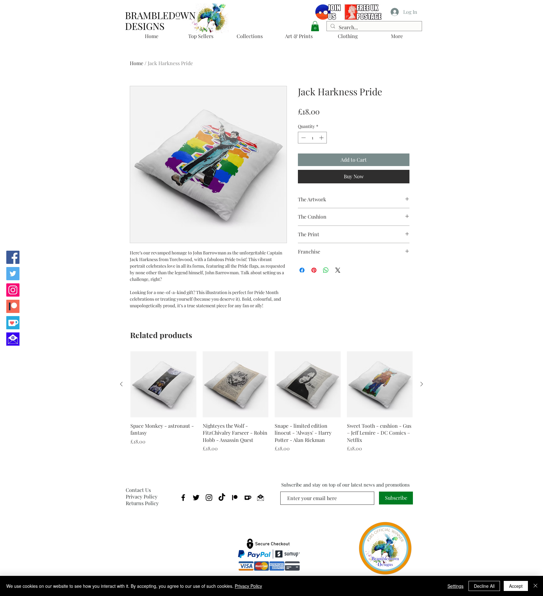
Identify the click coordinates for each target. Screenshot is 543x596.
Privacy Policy (141, 496)
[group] (271, 402)
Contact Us (138, 490)
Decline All (484, 586)
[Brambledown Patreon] (12, 306)
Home (136, 63)
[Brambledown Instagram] (12, 290)
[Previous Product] (121, 384)
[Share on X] (338, 270)
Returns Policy (142, 503)
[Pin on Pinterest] (314, 270)
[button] (315, 26)
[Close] (535, 586)
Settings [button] (455, 586)
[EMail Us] (12, 339)
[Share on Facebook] (302, 270)
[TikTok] (221, 497)
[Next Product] (421, 384)
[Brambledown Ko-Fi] (12, 322)
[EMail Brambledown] (260, 497)
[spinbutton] (312, 137)
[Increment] (322, 137)
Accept (516, 586)
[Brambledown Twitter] (12, 273)
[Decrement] (303, 137)
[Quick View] (163, 384)
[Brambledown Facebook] (12, 257)
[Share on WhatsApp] (326, 270)
